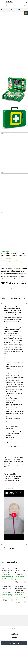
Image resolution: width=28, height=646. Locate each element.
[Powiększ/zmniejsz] (1, 640)
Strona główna (4, 9)
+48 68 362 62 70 (14, 635)
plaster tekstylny (13, 464)
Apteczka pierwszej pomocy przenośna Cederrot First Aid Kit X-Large (12, 478)
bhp (16, 461)
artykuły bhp (12, 461)
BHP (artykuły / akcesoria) (17, 9)
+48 (14, 637)
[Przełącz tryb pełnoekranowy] (4, 640)
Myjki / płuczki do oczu (6, 572)
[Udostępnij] (7, 640)
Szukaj (25, 5)
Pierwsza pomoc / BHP (6, 251)
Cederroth (20, 461)
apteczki (6, 461)
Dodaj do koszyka (14, 643)
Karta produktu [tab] (18, 299)
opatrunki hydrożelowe (9, 463)
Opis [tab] (3, 299)
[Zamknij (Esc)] (10, 640)
